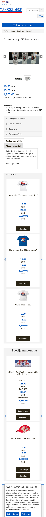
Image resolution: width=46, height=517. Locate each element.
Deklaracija (13, 129)
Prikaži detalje (12, 514)
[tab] (23, 118)
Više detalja (23, 229)
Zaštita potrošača (15, 134)
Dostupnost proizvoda (17, 118)
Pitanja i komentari (13, 146)
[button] (4, 258)
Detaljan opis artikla (14, 141)
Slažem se (26, 514)
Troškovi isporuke (15, 123)
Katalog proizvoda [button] (24, 24)
